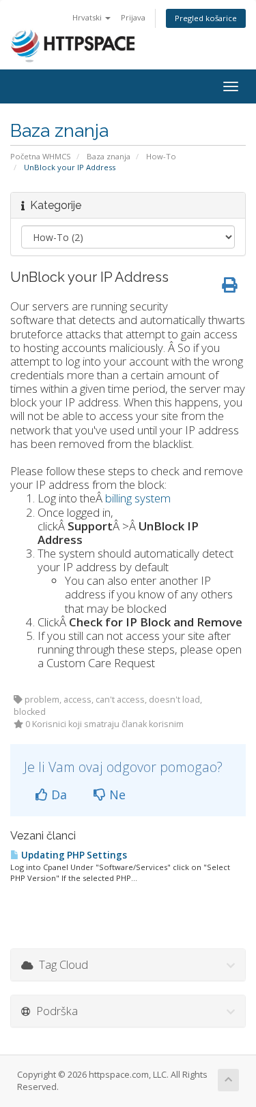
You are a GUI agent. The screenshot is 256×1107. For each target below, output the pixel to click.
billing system (138, 498)
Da (57, 794)
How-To (161, 156)
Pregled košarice (206, 18)
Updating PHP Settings (73, 855)
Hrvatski (88, 17)
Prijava (133, 17)
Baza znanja (108, 156)
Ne (116, 794)
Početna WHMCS (40, 156)
